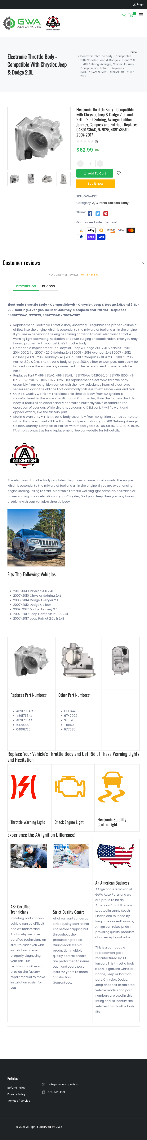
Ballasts (114, 203)
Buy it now (95, 183)
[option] (14, 179)
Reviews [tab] (48, 286)
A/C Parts (99, 203)
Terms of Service (18, 1101)
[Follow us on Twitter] (97, 213)
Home (133, 52)
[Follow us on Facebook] (90, 213)
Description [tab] (26, 286)
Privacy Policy (16, 1094)
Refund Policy (16, 1088)
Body (125, 203)
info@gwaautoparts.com (63, 1084)
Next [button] (76, 179)
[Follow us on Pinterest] (105, 213)
